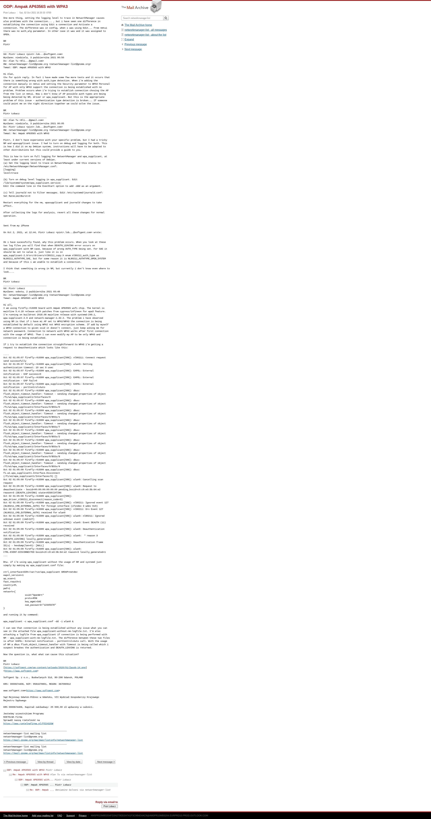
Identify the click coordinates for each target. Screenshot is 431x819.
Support (70, 815)
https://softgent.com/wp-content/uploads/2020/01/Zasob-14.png (45, 667)
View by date (73, 761)
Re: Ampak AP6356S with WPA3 (31, 774)
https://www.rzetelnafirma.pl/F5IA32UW (28, 723)
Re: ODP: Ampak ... (42, 790)
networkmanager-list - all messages (146, 29)
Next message (105, 761)
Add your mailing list (42, 815)
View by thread (45, 761)
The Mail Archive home (138, 25)
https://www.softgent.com (21, 671)
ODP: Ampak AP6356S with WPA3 (25, 770)
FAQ (59, 815)
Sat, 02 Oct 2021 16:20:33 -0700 (35, 12)
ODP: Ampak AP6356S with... (35, 779)
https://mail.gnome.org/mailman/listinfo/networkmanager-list (43, 740)
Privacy (83, 815)
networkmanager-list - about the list (145, 34)
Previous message (16, 761)
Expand (129, 39)
